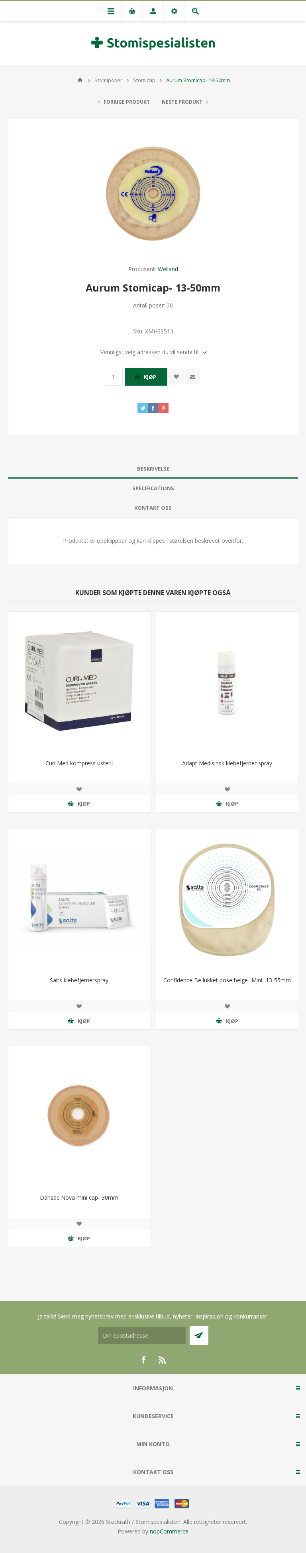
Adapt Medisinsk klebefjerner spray (227, 763)
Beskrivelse (153, 468)
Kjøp (150, 376)
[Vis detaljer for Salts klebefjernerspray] (79, 900)
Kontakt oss (153, 507)
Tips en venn (192, 376)
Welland (168, 269)
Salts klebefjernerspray (79, 980)
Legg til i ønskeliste (176, 376)
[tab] (153, 469)
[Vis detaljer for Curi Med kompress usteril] (79, 682)
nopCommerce (169, 1531)
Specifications (153, 488)
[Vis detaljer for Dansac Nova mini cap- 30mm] (79, 1117)
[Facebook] (143, 1360)
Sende (199, 1335)
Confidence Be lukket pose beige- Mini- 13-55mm (227, 980)
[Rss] (162, 1360)
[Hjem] (80, 80)
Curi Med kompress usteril (79, 763)
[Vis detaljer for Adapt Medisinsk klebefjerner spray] (227, 682)
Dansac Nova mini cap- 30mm (79, 1197)
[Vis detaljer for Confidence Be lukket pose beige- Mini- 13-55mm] (227, 900)
